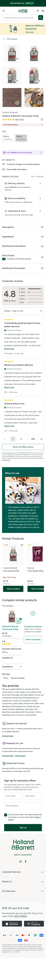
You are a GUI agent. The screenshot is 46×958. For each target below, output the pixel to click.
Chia (5, 678)
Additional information (13, 268)
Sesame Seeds (17, 678)
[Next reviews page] (41, 439)
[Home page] (23, 10)
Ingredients (8, 236)
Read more (9, 348)
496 (33, 439)
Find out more (6, 460)
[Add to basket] (19, 621)
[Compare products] (33, 613)
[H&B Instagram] (20, 861)
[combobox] (20, 17)
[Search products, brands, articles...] (41, 17)
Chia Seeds (12, 39)
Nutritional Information (14, 246)
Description (8, 227)
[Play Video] (34, 53)
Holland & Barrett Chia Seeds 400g (10, 627)
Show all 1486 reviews (23, 447)
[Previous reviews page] (5, 439)
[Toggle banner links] (43, 3)
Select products (32, 639)
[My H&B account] (37, 11)
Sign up (23, 827)
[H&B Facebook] (25, 861)
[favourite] (21, 545)
